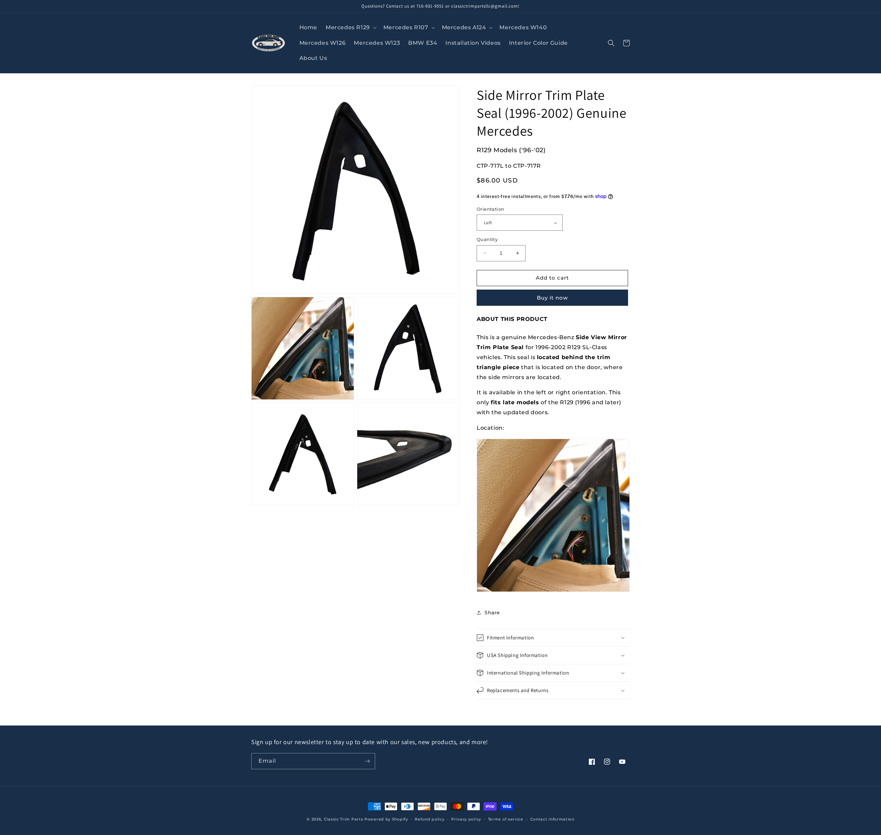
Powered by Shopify (386, 819)
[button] (350, 27)
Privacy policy (466, 819)
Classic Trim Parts (343, 819)
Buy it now (552, 297)
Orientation (490, 209)
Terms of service (505, 819)
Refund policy (429, 819)
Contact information (552, 819)
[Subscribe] (367, 761)
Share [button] (492, 612)
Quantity (487, 239)
